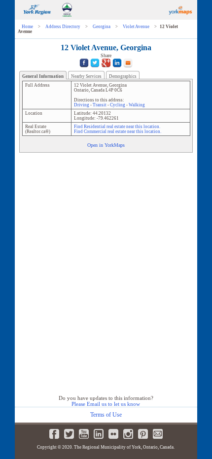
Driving (81, 104)
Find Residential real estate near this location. (117, 126)
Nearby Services (86, 76)
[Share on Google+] (105, 68)
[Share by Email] (128, 68)
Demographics (123, 76)
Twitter (69, 434)
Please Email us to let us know (105, 404)
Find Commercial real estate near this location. (117, 131)
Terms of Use (106, 414)
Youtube (84, 434)
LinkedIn (99, 434)
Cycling (117, 104)
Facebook (54, 434)
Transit (99, 104)
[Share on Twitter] (95, 68)
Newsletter (158, 434)
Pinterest (143, 434)
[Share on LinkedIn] (117, 68)
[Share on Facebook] (84, 68)
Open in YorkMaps (106, 145)
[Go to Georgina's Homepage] (66, 18)
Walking (137, 104)
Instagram (128, 434)
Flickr (113, 434)
